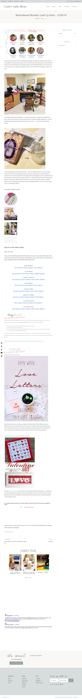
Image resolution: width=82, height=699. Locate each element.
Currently (50, 540)
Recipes (16, 1)
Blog (46, 18)
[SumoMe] (1, 356)
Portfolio (10, 680)
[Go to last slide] (9, 565)
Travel (22, 1)
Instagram (30, 267)
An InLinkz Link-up (8, 531)
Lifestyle (4, 1)
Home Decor (25, 680)
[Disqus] (28, 596)
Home (48, 6)
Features (66, 6)
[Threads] (75, 1)
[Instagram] (68, 1)
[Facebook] (69, 1)
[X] (1, 349)
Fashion (24, 682)
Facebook (20, 267)
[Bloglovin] (78, 1)
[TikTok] (73, 1)
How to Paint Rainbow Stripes (9, 239)
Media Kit (38, 680)
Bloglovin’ (40, 267)
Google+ (32, 273)
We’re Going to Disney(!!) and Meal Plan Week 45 (15, 541)
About (54, 6)
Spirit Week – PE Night (43, 572)
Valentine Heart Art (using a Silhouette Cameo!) (17, 436)
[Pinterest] (71, 1)
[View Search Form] (80, 1)
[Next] (48, 565)
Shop (60, 6)
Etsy (17, 291)
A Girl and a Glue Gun (14, 491)
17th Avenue (75, 697)
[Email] (1, 352)
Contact (74, 6)
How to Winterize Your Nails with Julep (10, 237)
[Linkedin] (77, 1)
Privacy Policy (39, 682)
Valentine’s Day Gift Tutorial (11, 354)
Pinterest (25, 267)
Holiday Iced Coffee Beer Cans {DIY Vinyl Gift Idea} (29, 573)
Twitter (35, 267)
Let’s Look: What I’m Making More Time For (15, 573)
